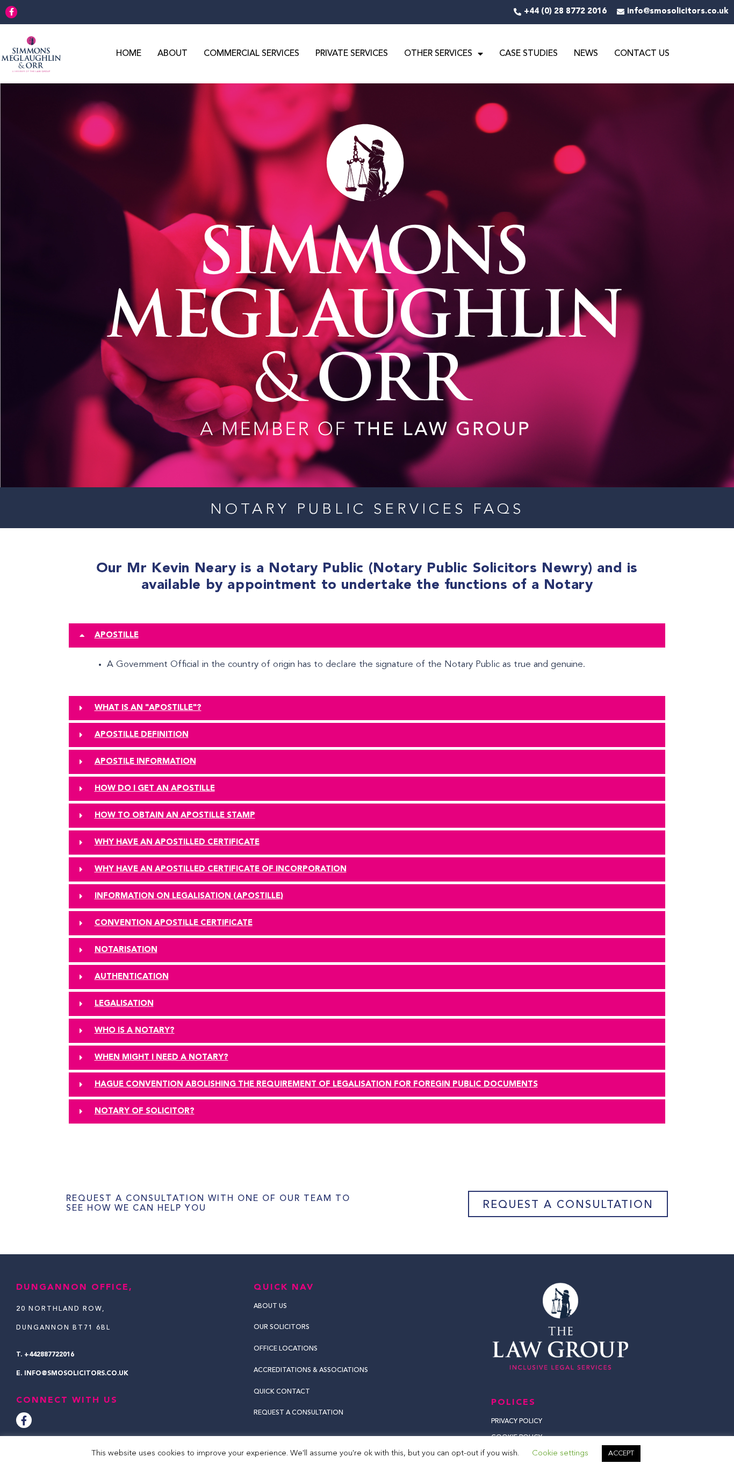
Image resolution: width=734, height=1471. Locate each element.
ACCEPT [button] (621, 1453)
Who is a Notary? (135, 1031)
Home (128, 53)
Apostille (117, 635)
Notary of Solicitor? (145, 1111)
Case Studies (528, 53)
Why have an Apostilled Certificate (177, 842)
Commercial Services (251, 53)
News (586, 53)
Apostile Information (145, 762)
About (172, 53)
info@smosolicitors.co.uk (76, 1373)
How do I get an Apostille (155, 789)
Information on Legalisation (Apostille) (189, 896)
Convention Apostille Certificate (174, 923)
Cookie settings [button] (560, 1453)
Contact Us (642, 53)
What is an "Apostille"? (148, 708)
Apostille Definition (142, 735)
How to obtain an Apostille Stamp (175, 816)
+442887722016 (49, 1355)
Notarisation (126, 950)
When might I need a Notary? (161, 1058)
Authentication (132, 977)
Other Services (438, 53)
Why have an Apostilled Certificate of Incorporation (221, 869)
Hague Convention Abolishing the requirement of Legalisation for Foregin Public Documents (316, 1085)
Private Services (351, 53)
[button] (367, 635)
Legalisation (124, 1004)
